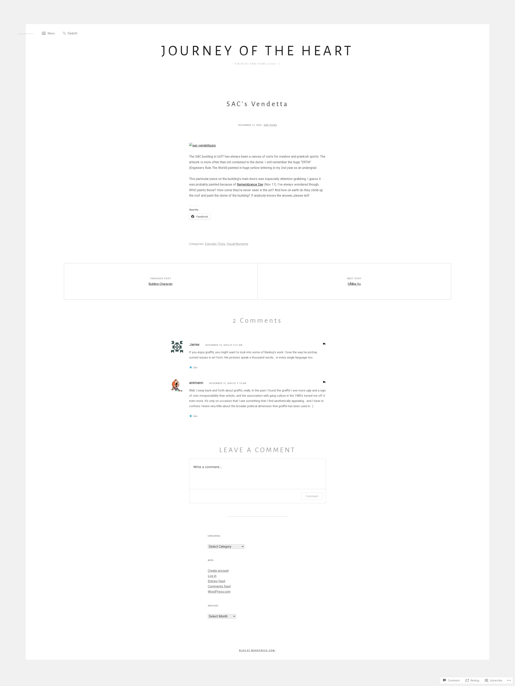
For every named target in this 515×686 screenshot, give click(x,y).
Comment (312, 496)
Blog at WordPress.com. (257, 650)
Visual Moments (237, 244)
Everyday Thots (215, 244)
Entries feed (216, 581)
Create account (218, 571)
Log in (212, 576)
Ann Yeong (270, 125)
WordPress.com (219, 592)
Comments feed (219, 586)
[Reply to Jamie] (324, 343)
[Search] (64, 33)
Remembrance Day (250, 184)
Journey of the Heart (257, 51)
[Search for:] (86, 33)
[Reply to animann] (324, 381)
